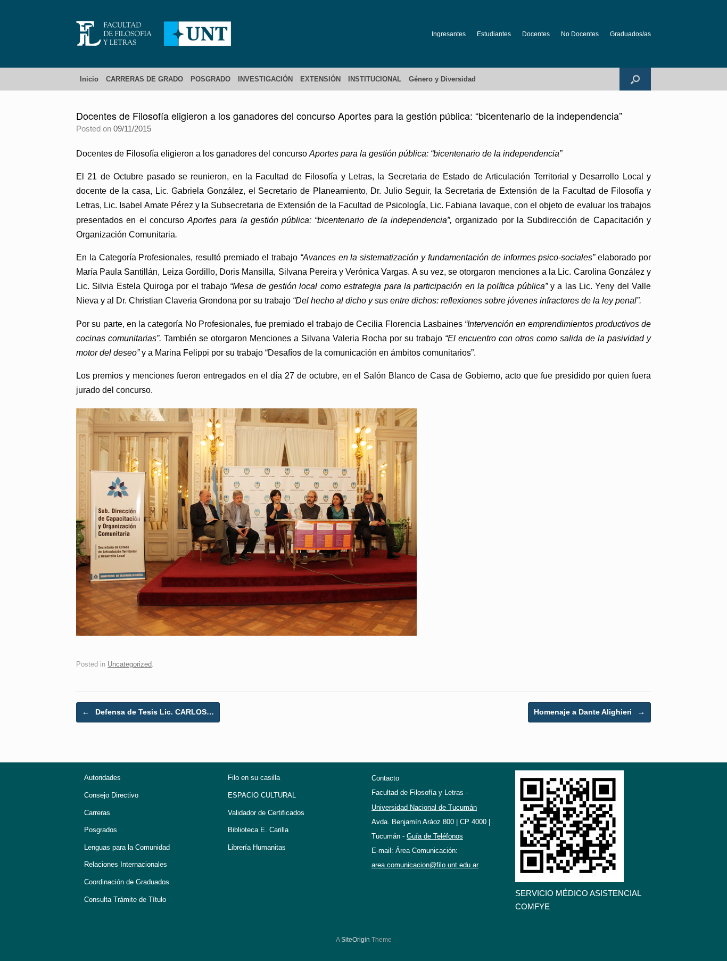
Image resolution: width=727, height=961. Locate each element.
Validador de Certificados (266, 813)
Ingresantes (449, 34)
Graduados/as (630, 34)
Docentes (536, 34)
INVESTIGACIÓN (265, 79)
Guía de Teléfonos (435, 836)
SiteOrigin (355, 940)
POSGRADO (210, 79)
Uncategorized (130, 664)
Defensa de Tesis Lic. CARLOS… (148, 712)
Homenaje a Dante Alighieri (589, 712)
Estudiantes (494, 34)
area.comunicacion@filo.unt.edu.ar (424, 865)
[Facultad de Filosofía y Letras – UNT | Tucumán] (154, 33)
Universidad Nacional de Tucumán (424, 807)
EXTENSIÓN (320, 79)
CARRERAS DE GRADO (144, 79)
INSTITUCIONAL (374, 79)
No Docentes (580, 34)
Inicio (89, 79)
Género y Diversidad (442, 79)
